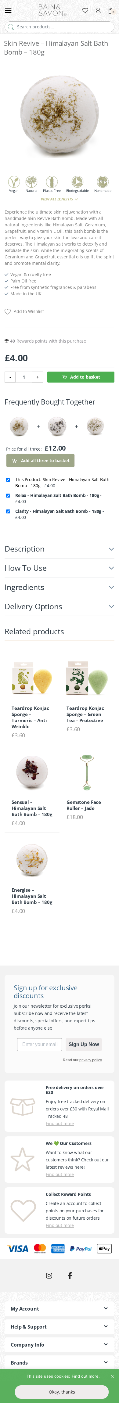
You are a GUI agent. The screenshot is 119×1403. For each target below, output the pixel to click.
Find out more (60, 1123)
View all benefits (57, 199)
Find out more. (86, 1376)
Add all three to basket (45, 460)
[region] (59, 1386)
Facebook (70, 1275)
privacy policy (90, 1060)
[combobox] (59, 26)
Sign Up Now (84, 1044)
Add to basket (85, 377)
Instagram (49, 1275)
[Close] (112, 1374)
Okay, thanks (62, 1392)
